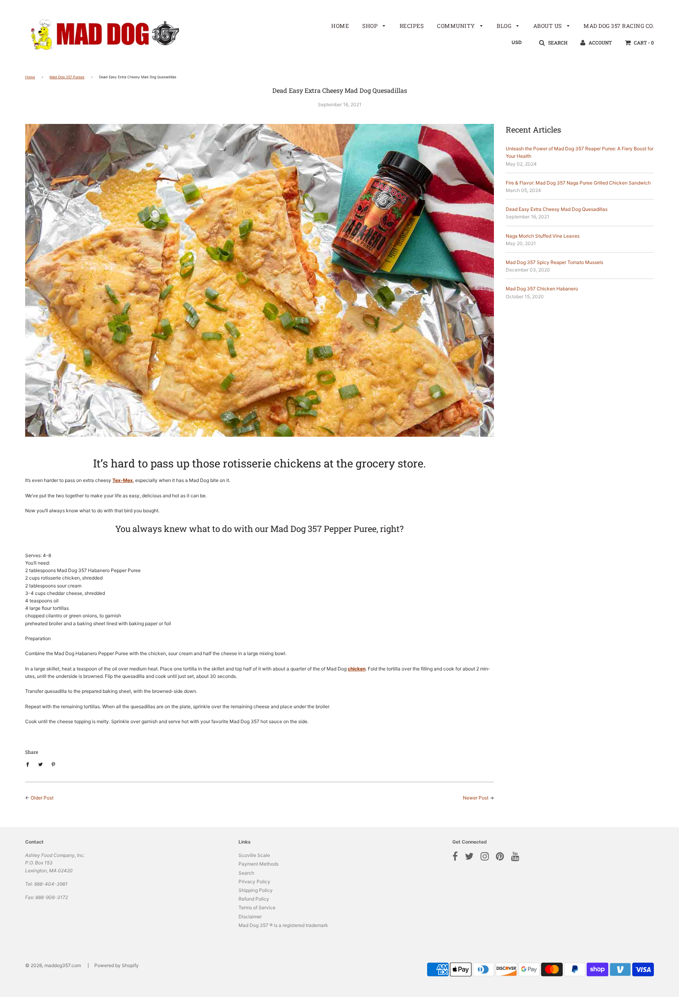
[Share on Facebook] (29, 764)
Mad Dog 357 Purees (67, 77)
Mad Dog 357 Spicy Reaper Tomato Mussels (554, 262)
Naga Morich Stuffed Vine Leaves (543, 236)
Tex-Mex (122, 480)
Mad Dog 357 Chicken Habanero (542, 289)
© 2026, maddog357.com (53, 965)
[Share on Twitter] (40, 764)
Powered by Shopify (116, 965)
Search (246, 873)
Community (456, 26)
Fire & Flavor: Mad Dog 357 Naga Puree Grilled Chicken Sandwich (578, 183)
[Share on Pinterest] (53, 764)
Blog (505, 26)
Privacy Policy (254, 881)
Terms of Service (257, 907)
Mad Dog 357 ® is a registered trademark (283, 925)
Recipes (412, 26)
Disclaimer (250, 916)
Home (340, 26)
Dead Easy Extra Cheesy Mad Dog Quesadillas (556, 209)
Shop (370, 26)
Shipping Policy (256, 890)
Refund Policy (254, 899)
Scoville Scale (254, 855)
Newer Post (475, 798)
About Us (548, 26)
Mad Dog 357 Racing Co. (619, 26)
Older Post (42, 798)
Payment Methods (259, 864)
